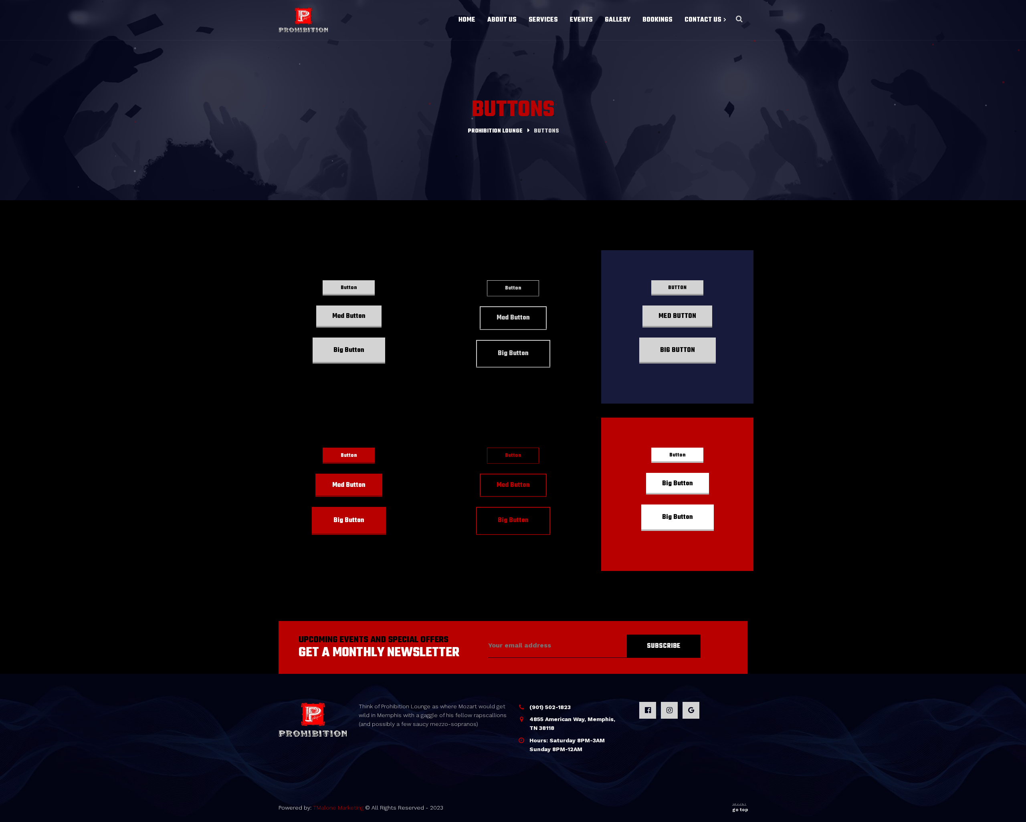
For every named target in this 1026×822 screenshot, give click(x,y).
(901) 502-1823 (550, 707)
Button (349, 288)
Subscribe (664, 646)
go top (740, 809)
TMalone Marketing (338, 807)
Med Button (349, 316)
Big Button (348, 350)
